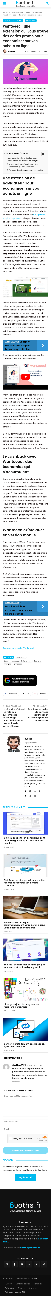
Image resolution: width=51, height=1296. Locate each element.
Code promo (20, 657)
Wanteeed (18, 665)
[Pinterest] (40, 791)
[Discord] (22, 1264)
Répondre (16, 1082)
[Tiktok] (44, 1264)
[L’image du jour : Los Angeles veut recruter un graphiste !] (25, 989)
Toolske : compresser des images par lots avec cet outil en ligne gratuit (24, 966)
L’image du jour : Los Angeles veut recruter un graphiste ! (22, 1005)
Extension (37, 661)
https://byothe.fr (30, 743)
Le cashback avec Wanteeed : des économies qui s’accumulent (23, 165)
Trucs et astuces (12, 20)
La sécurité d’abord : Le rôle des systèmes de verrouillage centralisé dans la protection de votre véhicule (13, 718)
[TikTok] (25, 795)
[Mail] (35, 791)
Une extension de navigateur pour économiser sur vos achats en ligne (23, 159)
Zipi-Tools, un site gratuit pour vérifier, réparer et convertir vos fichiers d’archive (24, 883)
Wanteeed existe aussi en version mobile (26, 170)
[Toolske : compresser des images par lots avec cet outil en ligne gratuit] (25, 950)
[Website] (35, 795)
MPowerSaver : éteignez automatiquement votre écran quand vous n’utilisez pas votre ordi (24, 925)
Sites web (15, 12)
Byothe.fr (6, 12)
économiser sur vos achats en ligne (17, 661)
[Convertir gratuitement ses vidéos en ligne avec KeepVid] (25, 1029)
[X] (30, 795)
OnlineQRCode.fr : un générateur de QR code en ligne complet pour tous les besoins (25, 840)
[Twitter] (7, 1264)
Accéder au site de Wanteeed (18, 648)
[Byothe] (5, 51)
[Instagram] (30, 791)
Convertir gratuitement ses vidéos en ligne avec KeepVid (24, 1045)
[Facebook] (25, 791)
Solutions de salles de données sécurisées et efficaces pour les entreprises (38, 715)
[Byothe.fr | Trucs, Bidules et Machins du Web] (25, 4)
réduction (7, 665)
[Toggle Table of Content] (42, 154)
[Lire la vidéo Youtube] (25, 376)
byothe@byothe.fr (30, 1247)
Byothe (11, 51)
